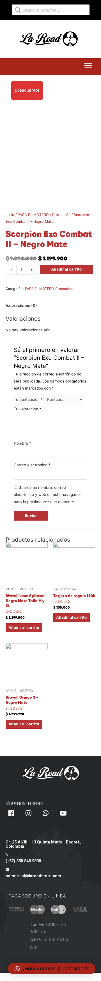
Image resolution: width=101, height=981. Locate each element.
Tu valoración (27, 409)
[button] (51, 968)
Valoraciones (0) (21, 305)
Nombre (22, 443)
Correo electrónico (32, 465)
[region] (50, 864)
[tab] (50, 305)
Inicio (10, 215)
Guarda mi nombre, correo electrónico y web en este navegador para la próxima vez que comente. (47, 494)
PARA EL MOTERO (33, 215)
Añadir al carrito (66, 269)
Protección (61, 215)
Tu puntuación (28, 399)
